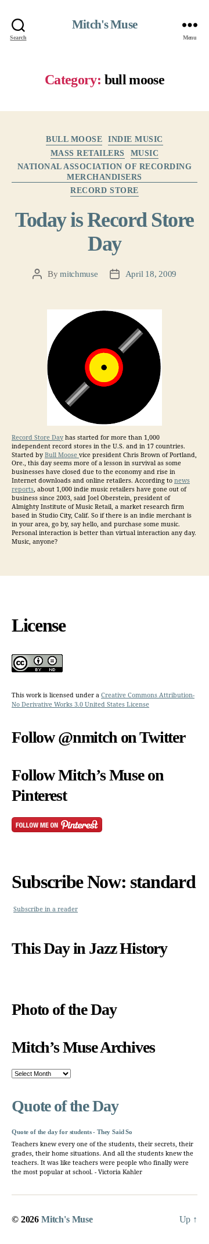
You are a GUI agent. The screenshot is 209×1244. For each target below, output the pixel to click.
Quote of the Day (65, 1106)
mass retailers (88, 153)
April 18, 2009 (150, 274)
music (145, 153)
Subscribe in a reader (45, 909)
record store (104, 190)
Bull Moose (62, 455)
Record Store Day (37, 437)
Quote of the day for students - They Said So (72, 1132)
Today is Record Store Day (104, 231)
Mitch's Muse (104, 25)
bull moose (74, 139)
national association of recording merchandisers (104, 171)
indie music (135, 139)
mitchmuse (79, 274)
